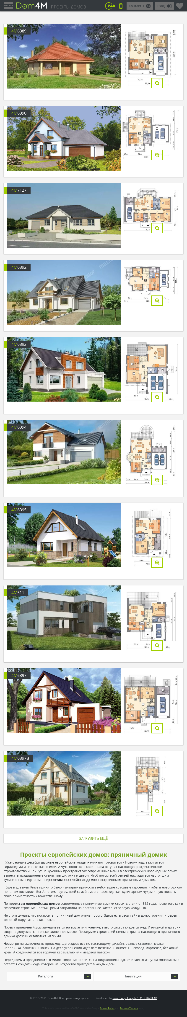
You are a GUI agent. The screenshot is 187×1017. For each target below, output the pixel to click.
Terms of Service (129, 1008)
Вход (161, 6)
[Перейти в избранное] (179, 4)
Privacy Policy (107, 1008)
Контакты (136, 6)
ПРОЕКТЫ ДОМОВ (68, 7)
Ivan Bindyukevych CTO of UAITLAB (135, 998)
